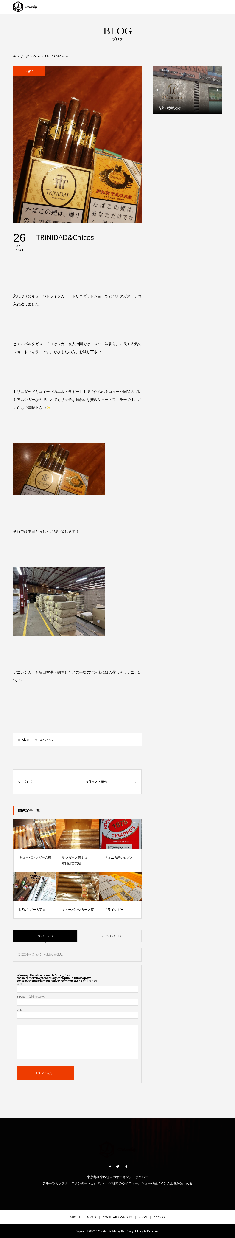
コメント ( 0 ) (45, 936)
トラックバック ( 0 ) (109, 936)
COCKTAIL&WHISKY (117, 1217)
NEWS (91, 1217)
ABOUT (75, 1217)
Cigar (29, 71)
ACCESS (159, 1217)
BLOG (143, 1217)
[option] (187, 90)
